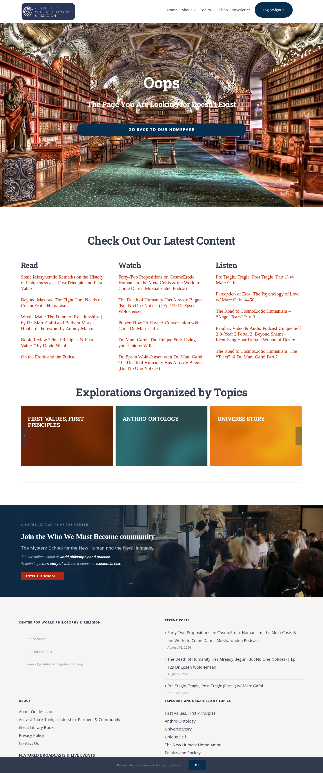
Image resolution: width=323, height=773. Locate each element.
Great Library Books (37, 727)
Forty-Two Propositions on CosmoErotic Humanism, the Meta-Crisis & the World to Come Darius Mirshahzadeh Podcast (159, 282)
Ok (197, 765)
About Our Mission (36, 711)
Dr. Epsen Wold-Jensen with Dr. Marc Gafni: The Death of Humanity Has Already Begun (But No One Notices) (161, 362)
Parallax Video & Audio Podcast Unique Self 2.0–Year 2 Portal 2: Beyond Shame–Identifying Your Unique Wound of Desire (258, 334)
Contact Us (29, 743)
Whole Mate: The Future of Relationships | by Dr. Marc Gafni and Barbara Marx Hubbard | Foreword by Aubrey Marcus (61, 322)
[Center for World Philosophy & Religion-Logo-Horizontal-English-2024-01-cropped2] (48, 4)
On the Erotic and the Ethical (48, 357)
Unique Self (175, 737)
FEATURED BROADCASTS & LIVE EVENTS (57, 755)
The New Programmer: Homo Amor (193, 744)
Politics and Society (183, 752)
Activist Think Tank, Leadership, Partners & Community (69, 719)
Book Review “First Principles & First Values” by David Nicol (57, 342)
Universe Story (178, 729)
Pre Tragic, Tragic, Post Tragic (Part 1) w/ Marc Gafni (215, 685)
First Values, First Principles (190, 713)
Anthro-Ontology (180, 721)
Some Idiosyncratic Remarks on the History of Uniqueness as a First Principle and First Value (62, 282)
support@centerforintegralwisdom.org (54, 664)
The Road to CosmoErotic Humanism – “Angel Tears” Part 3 (253, 313)
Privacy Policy (31, 735)
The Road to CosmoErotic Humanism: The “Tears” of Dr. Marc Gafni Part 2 (256, 354)
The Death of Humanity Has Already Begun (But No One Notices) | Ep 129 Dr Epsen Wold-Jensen (160, 305)
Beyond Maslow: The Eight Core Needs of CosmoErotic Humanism (61, 302)
